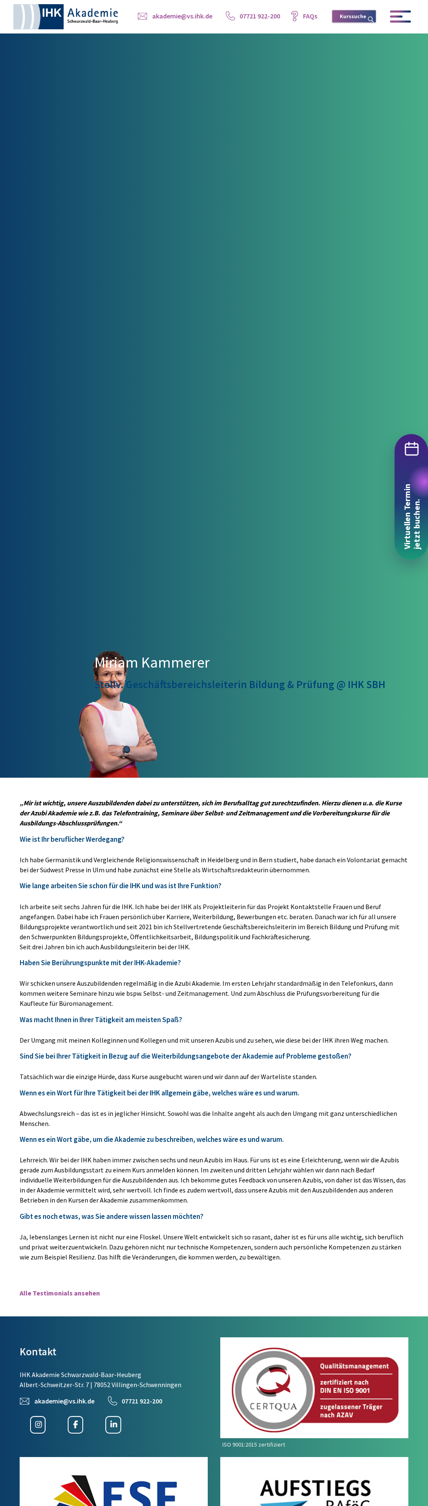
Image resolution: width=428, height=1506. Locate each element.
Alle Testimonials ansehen (60, 1293)
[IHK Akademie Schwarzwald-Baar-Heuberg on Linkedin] (113, 1425)
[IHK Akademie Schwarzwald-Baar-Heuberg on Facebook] (75, 1425)
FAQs (310, 16)
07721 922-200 (259, 16)
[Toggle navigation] (401, 17)
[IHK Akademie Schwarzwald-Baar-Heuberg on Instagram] (38, 1425)
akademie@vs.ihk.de (182, 16)
